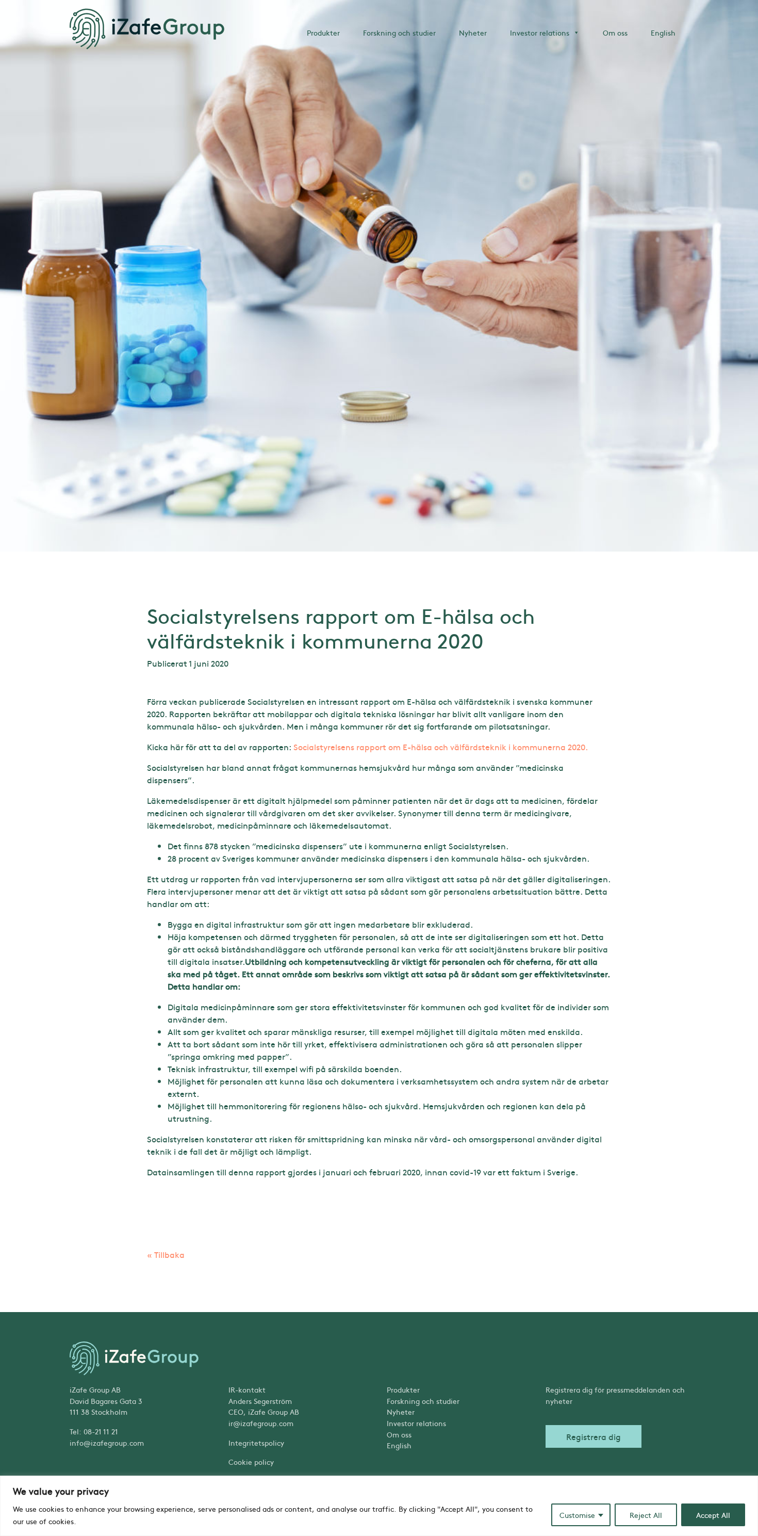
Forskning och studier (399, 32)
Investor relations (539, 32)
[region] (379, 1506)
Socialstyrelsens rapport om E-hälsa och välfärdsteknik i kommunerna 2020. (440, 746)
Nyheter (473, 32)
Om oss (615, 32)
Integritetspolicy (256, 1442)
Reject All (646, 1515)
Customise (577, 1515)
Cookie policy (251, 1462)
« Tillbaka (166, 1254)
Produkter (323, 32)
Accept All (713, 1515)
